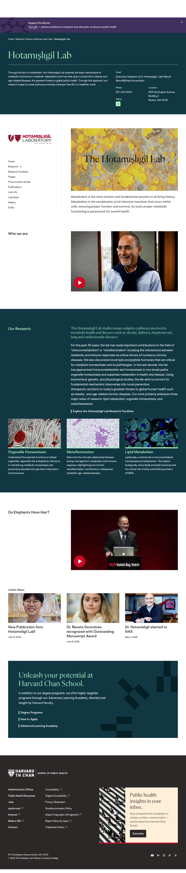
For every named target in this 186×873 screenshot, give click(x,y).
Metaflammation (80, 452)
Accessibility (52, 789)
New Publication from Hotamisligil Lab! (25, 629)
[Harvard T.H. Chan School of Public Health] (37, 773)
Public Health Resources (21, 795)
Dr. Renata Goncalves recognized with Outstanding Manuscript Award (90, 631)
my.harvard (14, 808)
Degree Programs (31, 712)
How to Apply (29, 719)
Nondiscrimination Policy (58, 808)
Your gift (32, 26)
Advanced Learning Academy (39, 726)
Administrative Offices (20, 789)
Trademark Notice (54, 827)
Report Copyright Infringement (62, 814)
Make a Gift (14, 820)
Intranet (12, 814)
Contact (13, 827)
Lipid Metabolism (139, 452)
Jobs (11, 801)
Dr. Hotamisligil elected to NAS (146, 629)
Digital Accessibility (56, 795)
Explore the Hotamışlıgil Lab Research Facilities (103, 411)
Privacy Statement (55, 801)
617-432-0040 (124, 92)
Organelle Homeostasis (27, 452)
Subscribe (138, 833)
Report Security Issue (56, 820)
